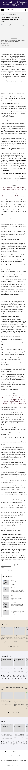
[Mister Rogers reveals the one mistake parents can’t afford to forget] (6, 598)
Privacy (21, 760)
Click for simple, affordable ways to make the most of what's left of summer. (14, 4)
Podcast (3, 760)
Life (6, 14)
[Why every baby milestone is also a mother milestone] (19, 662)
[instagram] (9, 756)
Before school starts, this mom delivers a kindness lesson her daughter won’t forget (17, 605)
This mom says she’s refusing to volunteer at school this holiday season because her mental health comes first (17, 590)
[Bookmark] (17, 50)
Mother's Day (4, 700)
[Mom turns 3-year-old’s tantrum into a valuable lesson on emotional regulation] (6, 583)
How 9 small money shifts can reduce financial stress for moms (6, 670)
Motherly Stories (12, 14)
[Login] (25, 10)
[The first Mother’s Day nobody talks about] (7, 695)
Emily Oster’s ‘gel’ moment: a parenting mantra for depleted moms (19, 638)
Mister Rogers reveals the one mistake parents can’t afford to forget (17, 598)
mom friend (17, 223)
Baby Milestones (19, 671)
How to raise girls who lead (12, 239)
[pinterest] (19, 756)
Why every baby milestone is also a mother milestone (19, 669)
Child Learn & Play (19, 707)
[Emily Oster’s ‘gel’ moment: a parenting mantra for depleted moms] (19, 631)
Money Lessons (4, 667)
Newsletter (8, 760)
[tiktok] (17, 756)
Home (2, 14)
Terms (25, 760)
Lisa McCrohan (5, 43)
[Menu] (2, 10)
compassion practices (6, 281)
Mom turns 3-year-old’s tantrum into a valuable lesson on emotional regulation (18, 583)
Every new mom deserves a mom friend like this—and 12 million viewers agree (17, 613)
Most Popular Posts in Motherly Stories (12, 688)
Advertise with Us (15, 760)
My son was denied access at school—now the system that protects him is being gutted (19, 703)
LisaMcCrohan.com (6, 566)
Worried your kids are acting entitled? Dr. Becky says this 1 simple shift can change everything (7, 639)
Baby (14, 667)
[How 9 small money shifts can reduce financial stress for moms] (7, 662)
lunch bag (19, 123)
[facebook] (11, 756)
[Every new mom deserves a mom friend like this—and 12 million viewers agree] (6, 612)
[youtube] (14, 756)
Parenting (17, 571)
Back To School (14, 602)
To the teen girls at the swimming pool (14, 93)
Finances (10, 672)
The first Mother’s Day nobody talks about (6, 702)
